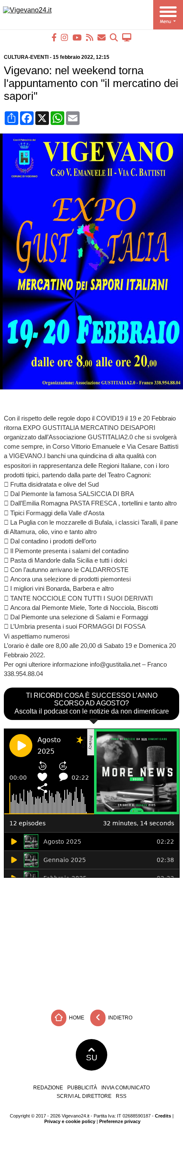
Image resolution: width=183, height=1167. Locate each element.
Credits (163, 1115)
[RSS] (89, 37)
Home (76, 1018)
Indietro (119, 1018)
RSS (121, 1096)
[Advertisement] (91, 941)
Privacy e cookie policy (69, 1121)
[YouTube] (77, 37)
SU (91, 1057)
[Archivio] (114, 37)
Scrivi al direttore (84, 1096)
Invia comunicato (125, 1088)
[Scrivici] (101, 37)
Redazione (48, 1088)
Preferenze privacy (119, 1121)
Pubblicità (82, 1088)
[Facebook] (54, 37)
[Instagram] (64, 37)
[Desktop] (127, 37)
